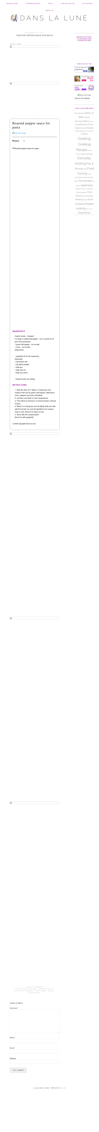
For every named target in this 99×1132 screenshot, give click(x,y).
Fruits (89, 174)
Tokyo (90, 209)
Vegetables (35, 993)
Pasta (78, 192)
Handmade (85, 180)
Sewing (79, 199)
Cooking (32, 989)
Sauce (51, 991)
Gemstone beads (81, 177)
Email (12, 1048)
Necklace (90, 189)
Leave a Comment (34, 987)
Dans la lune (54, 18)
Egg (90, 154)
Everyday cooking (24, 991)
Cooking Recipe (46, 989)
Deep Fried (85, 154)
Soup (85, 199)
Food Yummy (40, 991)
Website (13, 1058)
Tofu (87, 209)
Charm (82, 128)
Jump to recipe (15, 44)
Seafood (89, 196)
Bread (77, 124)
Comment (14, 1008)
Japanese (87, 185)
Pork (89, 192)
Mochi (84, 189)
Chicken (90, 127)
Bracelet (90, 121)
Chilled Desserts (80, 131)
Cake (77, 127)
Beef (85, 121)
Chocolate (90, 131)
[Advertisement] (49, 1114)
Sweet (81, 204)
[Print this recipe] (19, 133)
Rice (78, 195)
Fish (85, 169)
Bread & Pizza (86, 124)
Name (12, 1037)
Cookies (84, 133)
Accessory (79, 112)
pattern (84, 192)
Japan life (79, 188)
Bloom (63, 1088)
